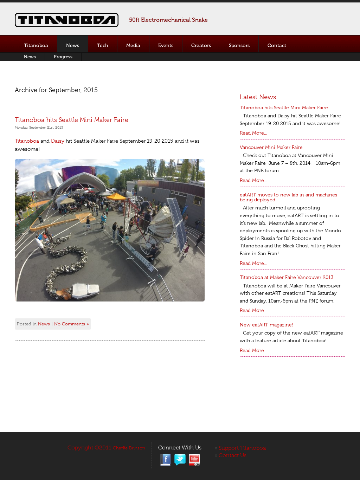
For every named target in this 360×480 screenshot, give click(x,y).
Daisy (58, 141)
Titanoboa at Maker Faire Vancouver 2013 (286, 277)
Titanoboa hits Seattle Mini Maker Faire (71, 119)
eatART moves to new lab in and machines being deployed (288, 197)
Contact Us (232, 455)
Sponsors (239, 45)
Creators (201, 45)
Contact (277, 45)
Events (165, 45)
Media (133, 45)
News (72, 45)
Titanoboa (36, 45)
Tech (102, 45)
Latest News (258, 97)
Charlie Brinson (129, 447)
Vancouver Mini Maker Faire (271, 147)
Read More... (253, 133)
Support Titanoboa (242, 448)
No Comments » (71, 323)
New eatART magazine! (266, 324)
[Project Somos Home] (66, 26)
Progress (63, 56)
